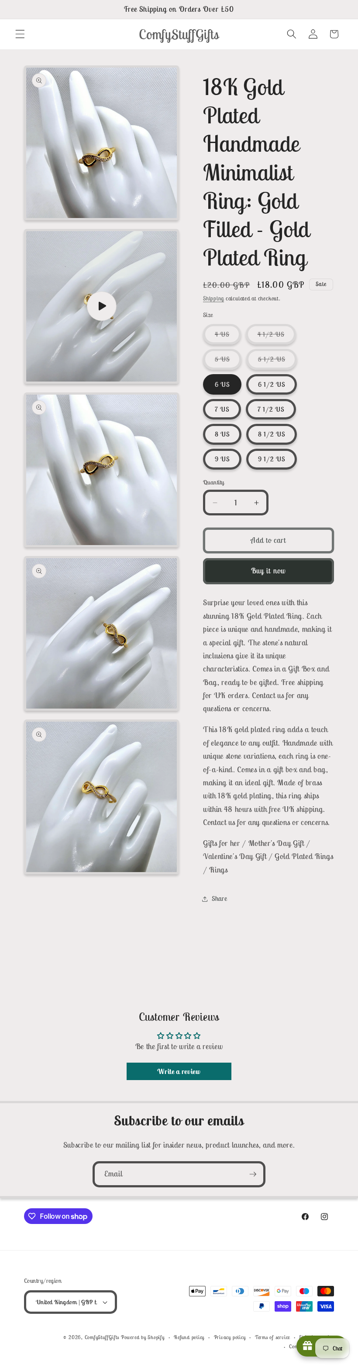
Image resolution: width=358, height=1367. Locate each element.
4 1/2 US (277, 337)
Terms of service (272, 1337)
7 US (222, 409)
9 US (222, 459)
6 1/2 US (272, 384)
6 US (222, 384)
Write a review (178, 1071)
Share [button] (219, 898)
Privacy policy (230, 1337)
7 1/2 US (271, 409)
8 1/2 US (272, 434)
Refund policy (189, 1337)
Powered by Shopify (143, 1337)
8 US (222, 434)
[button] (20, 34)
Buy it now (268, 571)
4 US (228, 337)
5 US (228, 362)
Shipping (213, 298)
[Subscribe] (252, 1174)
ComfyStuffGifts (102, 1337)
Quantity (213, 482)
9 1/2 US (272, 459)
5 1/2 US (277, 362)
